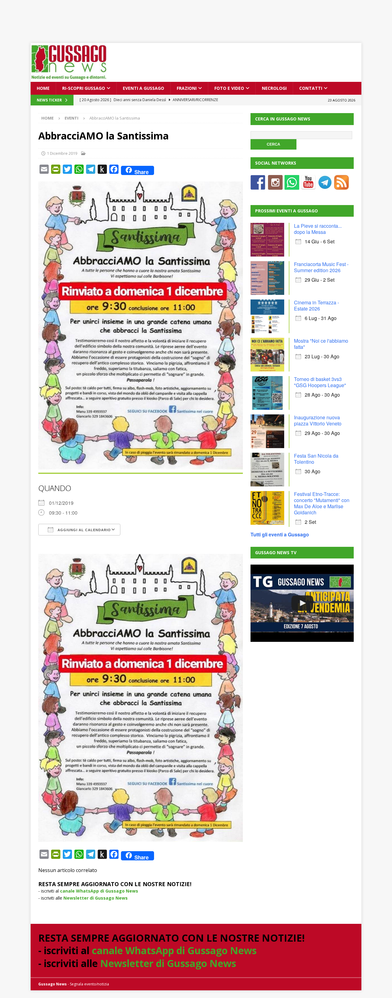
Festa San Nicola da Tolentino (316, 458)
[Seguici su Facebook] (258, 186)
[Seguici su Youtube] (308, 186)
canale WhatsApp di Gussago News (99, 891)
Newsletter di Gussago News (95, 898)
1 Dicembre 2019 (62, 153)
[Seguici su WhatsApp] (292, 186)
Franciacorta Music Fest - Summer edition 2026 (321, 267)
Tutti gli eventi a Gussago (280, 534)
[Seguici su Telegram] (325, 186)
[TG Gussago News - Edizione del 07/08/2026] (302, 603)
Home (43, 88)
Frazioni (187, 88)
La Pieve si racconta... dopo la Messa (318, 228)
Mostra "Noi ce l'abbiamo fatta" (321, 343)
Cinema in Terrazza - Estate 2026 (316, 305)
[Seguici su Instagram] (275, 186)
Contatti (310, 88)
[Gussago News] (69, 78)
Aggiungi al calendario (83, 530)
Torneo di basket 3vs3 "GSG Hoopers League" (320, 382)
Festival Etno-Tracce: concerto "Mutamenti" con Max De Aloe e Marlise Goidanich (321, 503)
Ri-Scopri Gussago (83, 88)
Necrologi (274, 88)
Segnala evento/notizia (89, 984)
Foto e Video (229, 88)
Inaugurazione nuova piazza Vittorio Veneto (317, 420)
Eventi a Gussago (143, 88)
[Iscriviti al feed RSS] (341, 186)
